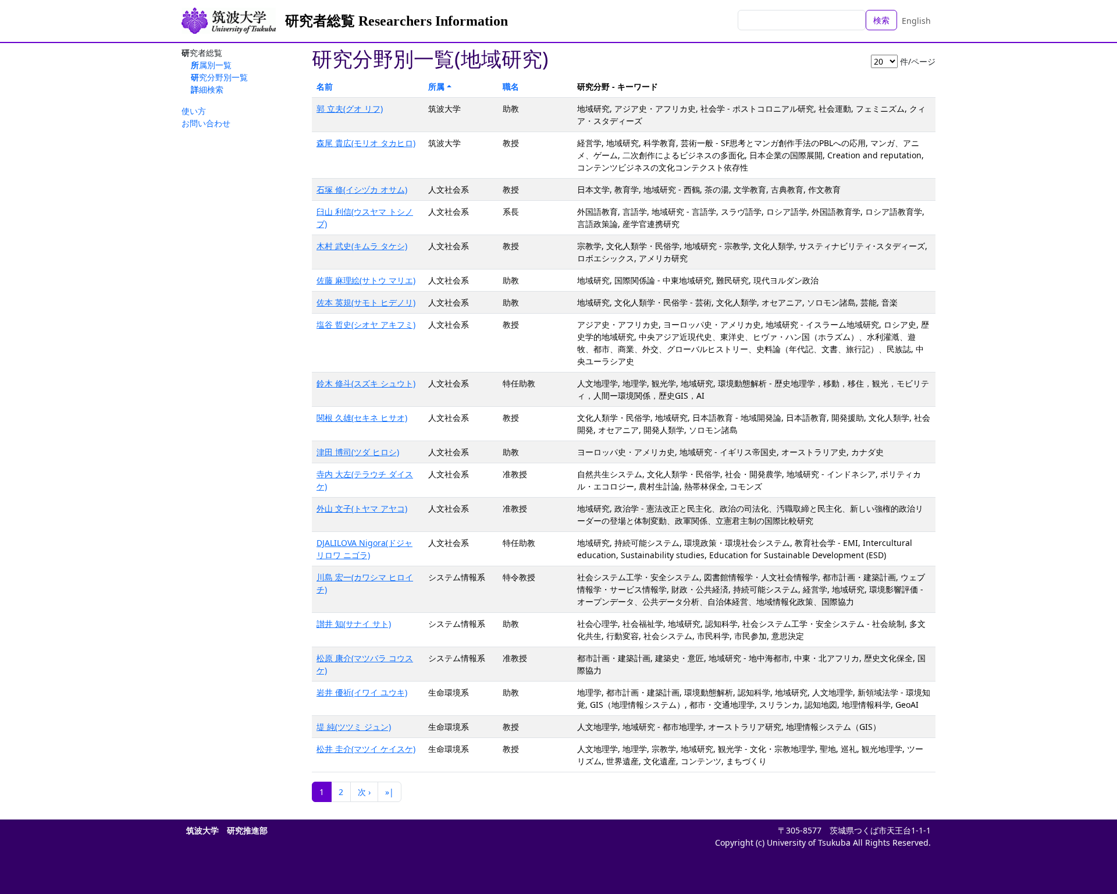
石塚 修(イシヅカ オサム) (361, 189)
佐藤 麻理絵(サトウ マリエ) (365, 280)
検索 (881, 20)
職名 (511, 86)
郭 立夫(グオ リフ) (349, 108)
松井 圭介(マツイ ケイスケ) (365, 748)
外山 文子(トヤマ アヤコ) (361, 508)
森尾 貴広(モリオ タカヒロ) (365, 142)
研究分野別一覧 (219, 77)
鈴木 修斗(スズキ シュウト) (365, 383)
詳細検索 (207, 89)
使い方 (194, 110)
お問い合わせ (206, 123)
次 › (364, 791)
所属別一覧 (211, 64)
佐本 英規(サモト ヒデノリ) (365, 302)
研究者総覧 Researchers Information (396, 21)
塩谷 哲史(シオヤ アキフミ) (365, 324)
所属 (436, 86)
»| (389, 791)
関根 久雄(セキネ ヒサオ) (361, 417)
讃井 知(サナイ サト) (353, 623)
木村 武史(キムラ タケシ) (361, 245)
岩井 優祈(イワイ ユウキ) (361, 692)
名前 (324, 86)
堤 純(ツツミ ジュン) (353, 726)
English (916, 20)
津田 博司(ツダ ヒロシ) (357, 451)
